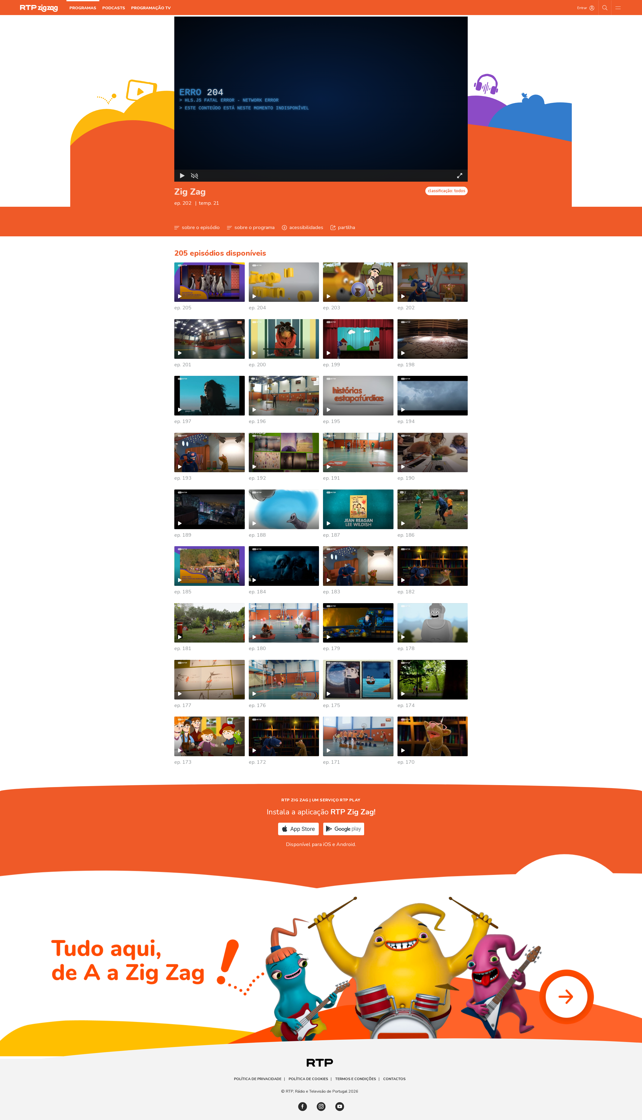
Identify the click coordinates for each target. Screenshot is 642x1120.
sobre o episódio (201, 227)
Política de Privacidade (257, 1079)
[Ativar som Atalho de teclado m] (194, 176)
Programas (82, 8)
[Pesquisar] (605, 7)
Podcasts (113, 8)
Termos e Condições (355, 1079)
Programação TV (151, 8)
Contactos (394, 1079)
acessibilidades (306, 227)
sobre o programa (254, 227)
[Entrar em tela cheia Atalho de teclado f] (460, 176)
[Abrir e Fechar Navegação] (617, 7)
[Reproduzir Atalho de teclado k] (182, 176)
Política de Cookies (308, 1079)
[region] (321, 99)
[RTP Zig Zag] (39, 8)
